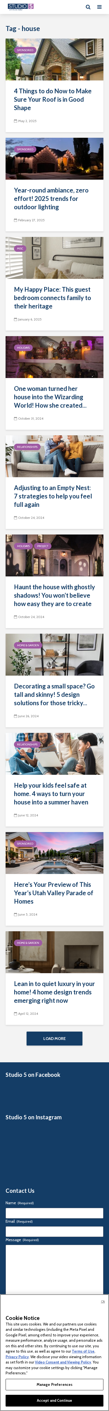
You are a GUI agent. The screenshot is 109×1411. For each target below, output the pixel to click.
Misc (20, 248)
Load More (54, 1038)
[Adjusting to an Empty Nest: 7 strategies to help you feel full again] (54, 456)
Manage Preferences (54, 1384)
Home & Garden (28, 645)
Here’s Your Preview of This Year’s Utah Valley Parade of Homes (53, 893)
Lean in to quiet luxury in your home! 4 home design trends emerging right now (54, 992)
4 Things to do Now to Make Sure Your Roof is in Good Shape (53, 99)
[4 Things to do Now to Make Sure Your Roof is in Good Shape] (54, 59)
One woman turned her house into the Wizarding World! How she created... (50, 397)
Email (19, 1221)
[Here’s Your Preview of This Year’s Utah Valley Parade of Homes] (54, 852)
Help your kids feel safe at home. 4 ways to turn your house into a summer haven (51, 793)
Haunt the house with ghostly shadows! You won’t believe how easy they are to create (54, 595)
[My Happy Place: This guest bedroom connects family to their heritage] (54, 257)
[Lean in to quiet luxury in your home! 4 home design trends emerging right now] (54, 951)
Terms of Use (83, 1351)
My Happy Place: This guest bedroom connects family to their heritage (52, 298)
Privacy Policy (17, 1357)
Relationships (27, 447)
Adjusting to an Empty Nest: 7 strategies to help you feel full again (53, 496)
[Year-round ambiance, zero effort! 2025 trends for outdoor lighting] (54, 158)
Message (22, 1239)
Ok (103, 1301)
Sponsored (25, 50)
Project (42, 546)
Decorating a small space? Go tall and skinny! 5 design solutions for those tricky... (54, 694)
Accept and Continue (54, 1400)
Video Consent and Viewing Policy (63, 1362)
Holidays (23, 348)
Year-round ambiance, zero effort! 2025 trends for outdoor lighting (51, 198)
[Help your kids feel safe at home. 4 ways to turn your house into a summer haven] (54, 753)
